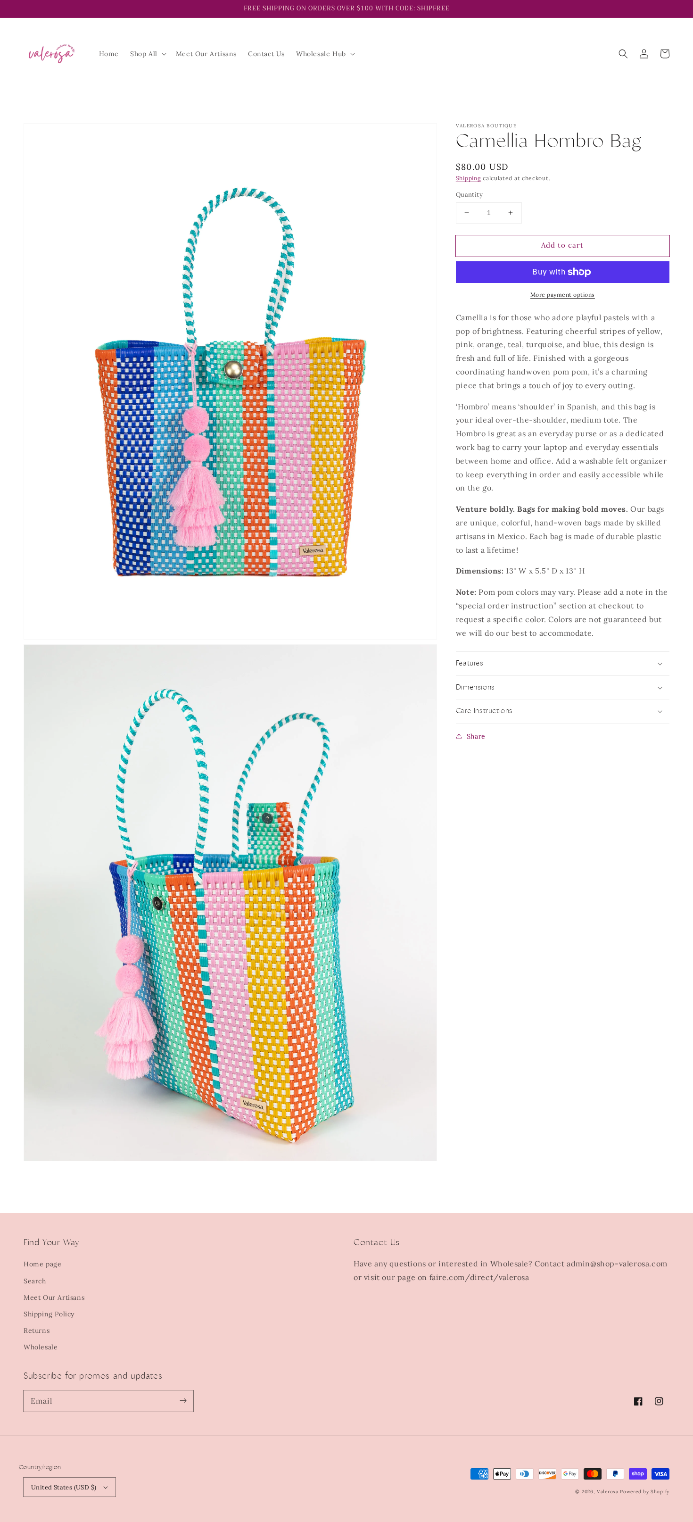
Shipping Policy (49, 1314)
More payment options (562, 294)
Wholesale (41, 1347)
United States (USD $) (63, 1487)
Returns (37, 1330)
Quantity (469, 195)
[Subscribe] (183, 1400)
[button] (147, 54)
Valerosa (608, 1492)
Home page (42, 1264)
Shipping (468, 178)
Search (35, 1281)
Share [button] (476, 736)
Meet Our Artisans (54, 1297)
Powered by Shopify (644, 1492)
